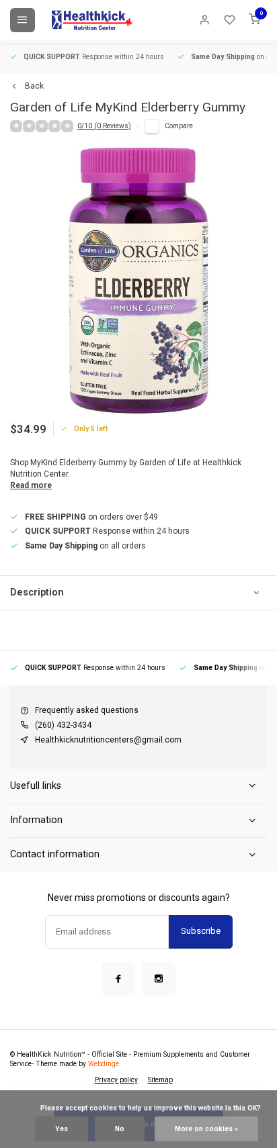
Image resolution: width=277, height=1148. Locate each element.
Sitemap (160, 1080)
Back (34, 86)
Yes (61, 1129)
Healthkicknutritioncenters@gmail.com (108, 740)
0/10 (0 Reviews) (104, 126)
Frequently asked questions (86, 710)
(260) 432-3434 (63, 725)
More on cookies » (206, 1129)
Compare (179, 126)
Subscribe (201, 931)
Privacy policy (116, 1080)
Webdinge (103, 1063)
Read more (31, 485)
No (119, 1129)
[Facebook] (118, 979)
